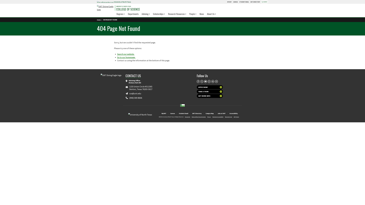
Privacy (209, 117)
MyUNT (164, 113)
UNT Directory (197, 113)
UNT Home (236, 117)
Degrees (119, 14)
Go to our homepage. (126, 57)
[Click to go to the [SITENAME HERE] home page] (105, 8)
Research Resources (176, 14)
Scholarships (158, 14)
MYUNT (229, 2)
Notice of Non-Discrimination (199, 117)
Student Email (183, 113)
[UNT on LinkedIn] (212, 81)
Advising (145, 14)
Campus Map (210, 113)
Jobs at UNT (222, 113)
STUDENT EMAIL (244, 2)
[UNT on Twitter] (201, 81)
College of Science (128, 9)
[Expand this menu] (124, 14)
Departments (133, 14)
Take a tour (203, 91)
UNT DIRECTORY (255, 2)
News (202, 14)
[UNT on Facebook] (198, 81)
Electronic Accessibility (217, 117)
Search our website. (125, 54)
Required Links (228, 117)
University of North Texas (122, 2)
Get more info (204, 96)
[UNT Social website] (216, 81)
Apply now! (203, 87)
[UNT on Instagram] (209, 81)
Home (99, 20)
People (192, 14)
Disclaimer (187, 117)
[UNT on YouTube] (205, 81)
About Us (210, 14)
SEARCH (265, 2)
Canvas (172, 113)
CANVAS (235, 2)
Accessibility (234, 113)
